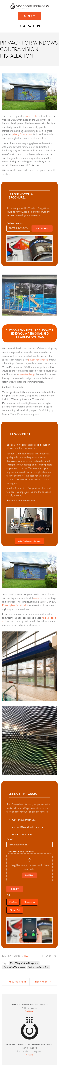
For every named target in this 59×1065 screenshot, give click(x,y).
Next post (41, 982)
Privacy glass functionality (15, 605)
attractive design (26, 374)
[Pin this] (54, 956)
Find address (42, 228)
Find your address (14, 223)
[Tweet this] (46, 956)
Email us (13, 902)
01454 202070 (30, 1048)
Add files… (30, 875)
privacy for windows (22, 134)
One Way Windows (14, 967)
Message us (29, 902)
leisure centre (31, 116)
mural (36, 598)
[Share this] (42, 956)
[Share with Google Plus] (50, 956)
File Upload (29, 1011)
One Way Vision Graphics (24, 963)
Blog (26, 955)
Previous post (17, 982)
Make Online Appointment (29, 541)
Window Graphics (38, 967)
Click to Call (14, 910)
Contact (29, 1054)
